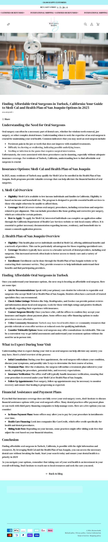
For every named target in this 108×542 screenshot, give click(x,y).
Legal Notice (42, 527)
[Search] (85, 24)
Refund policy (70, 533)
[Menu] (8, 24)
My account (42, 530)
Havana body (96, 530)
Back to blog (56, 473)
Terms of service (83, 536)
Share (7, 119)
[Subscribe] (98, 507)
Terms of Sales (42, 516)
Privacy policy (81, 533)
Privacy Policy (42, 520)
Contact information (93, 533)
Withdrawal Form (42, 513)
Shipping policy (95, 536)
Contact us (42, 505)
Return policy (42, 523)
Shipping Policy (42, 509)
